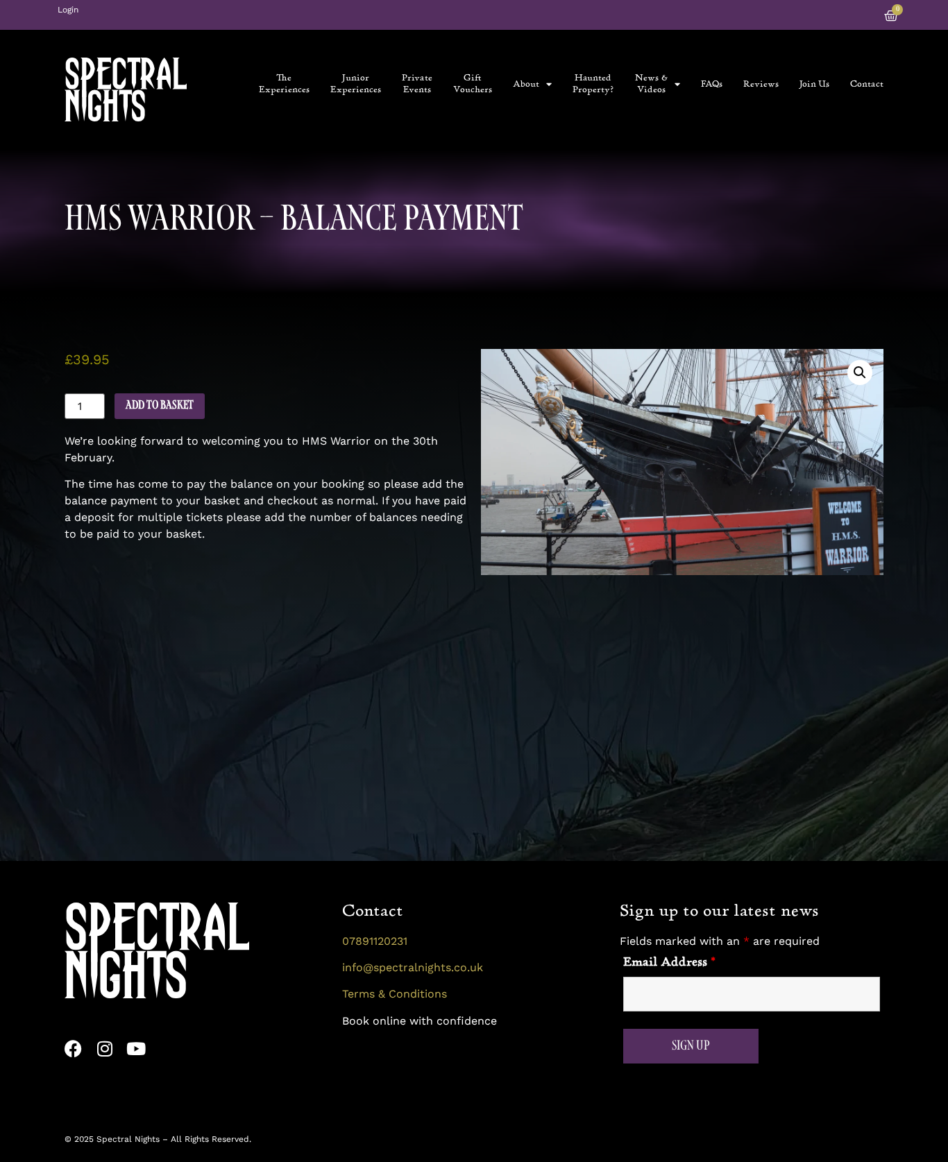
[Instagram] (104, 1048)
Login (68, 10)
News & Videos (651, 83)
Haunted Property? (593, 83)
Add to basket (160, 405)
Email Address (669, 962)
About (526, 83)
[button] (859, 372)
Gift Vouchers (472, 83)
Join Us (814, 83)
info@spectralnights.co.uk (412, 967)
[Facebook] (73, 1048)
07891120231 (374, 941)
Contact (866, 83)
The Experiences (284, 83)
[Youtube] (135, 1048)
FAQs (711, 83)
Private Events (417, 83)
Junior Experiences (355, 83)
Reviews (761, 83)
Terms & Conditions (394, 993)
